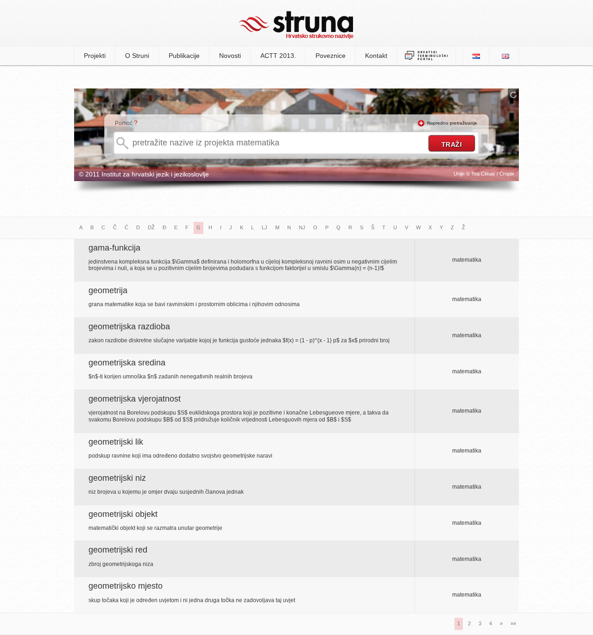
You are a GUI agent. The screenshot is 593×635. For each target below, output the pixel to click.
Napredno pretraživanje (452, 123)
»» (513, 623)
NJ (302, 227)
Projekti (95, 55)
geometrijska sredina (126, 362)
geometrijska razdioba (129, 326)
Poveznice (330, 55)
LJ (264, 227)
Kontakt (376, 55)
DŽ (151, 227)
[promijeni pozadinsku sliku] (513, 94)
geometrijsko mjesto (125, 586)
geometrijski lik (115, 441)
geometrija (107, 290)
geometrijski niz (117, 478)
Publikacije (184, 55)
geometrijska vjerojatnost (134, 398)
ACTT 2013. (278, 55)
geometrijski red (117, 549)
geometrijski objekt (123, 514)
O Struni (137, 55)
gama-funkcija (114, 247)
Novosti (230, 55)
